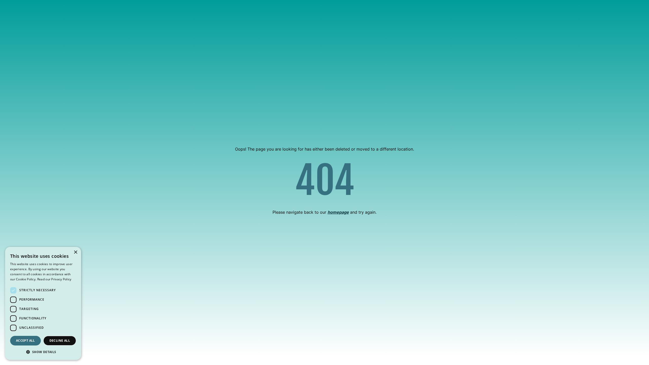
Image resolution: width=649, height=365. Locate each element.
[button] (43, 352)
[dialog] (43, 303)
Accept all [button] (25, 340)
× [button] (75, 252)
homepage (338, 212)
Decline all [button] (59, 340)
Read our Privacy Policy (54, 279)
